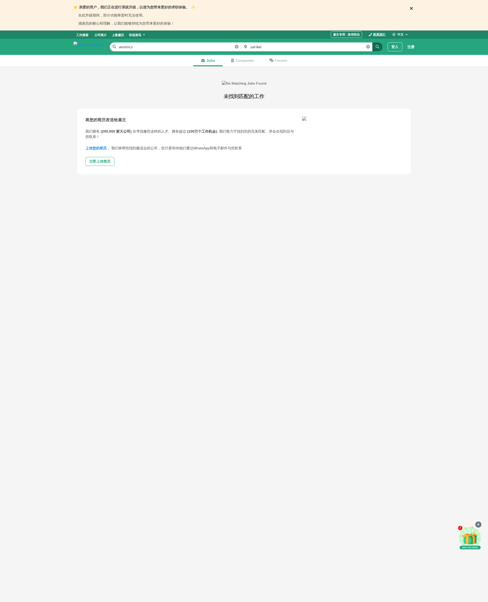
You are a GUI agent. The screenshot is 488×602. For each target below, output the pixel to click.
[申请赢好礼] (470, 538)
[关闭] (478, 524)
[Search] (377, 46)
